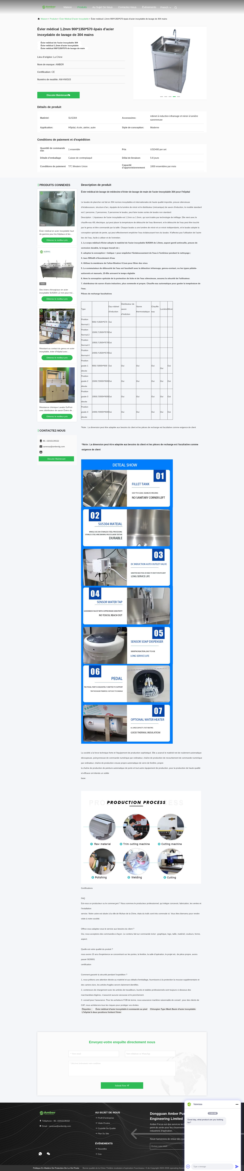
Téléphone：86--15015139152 (56, 1121)
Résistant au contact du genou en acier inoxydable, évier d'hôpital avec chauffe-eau (56, 351)
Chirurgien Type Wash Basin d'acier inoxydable (173, 1009)
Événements (149, 7)
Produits (82, 7)
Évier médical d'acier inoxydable (74, 19)
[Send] (237, 1166)
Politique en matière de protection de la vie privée (56, 1168)
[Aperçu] (49, 7)
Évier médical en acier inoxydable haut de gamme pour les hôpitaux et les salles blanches (56, 234)
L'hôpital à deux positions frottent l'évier (101, 1012)
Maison (68, 7)
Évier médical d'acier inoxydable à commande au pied (121, 1009)
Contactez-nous (127, 7)
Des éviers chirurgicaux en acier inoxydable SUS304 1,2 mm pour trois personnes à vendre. (56, 293)
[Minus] (237, 1104)
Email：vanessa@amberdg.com (56, 1126)
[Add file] (188, 1166)
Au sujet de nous (102, 7)
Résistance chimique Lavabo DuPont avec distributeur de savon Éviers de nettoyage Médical (55, 410)
